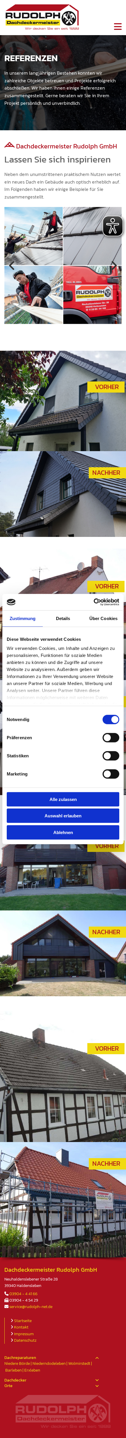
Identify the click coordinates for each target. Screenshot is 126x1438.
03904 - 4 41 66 (23, 1294)
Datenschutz (25, 1340)
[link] (97, 1358)
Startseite (23, 1321)
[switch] (111, 737)
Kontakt (21, 1327)
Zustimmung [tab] (23, 618)
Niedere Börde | (18, 1363)
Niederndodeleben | (50, 1363)
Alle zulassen (63, 799)
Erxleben (32, 1370)
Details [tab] (63, 618)
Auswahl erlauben (63, 815)
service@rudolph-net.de (30, 1307)
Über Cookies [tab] (103, 618)
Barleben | (14, 1370)
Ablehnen (63, 832)
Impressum (24, 1334)
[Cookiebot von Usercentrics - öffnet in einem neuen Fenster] (93, 602)
